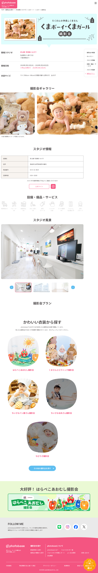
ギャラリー (90, 56)
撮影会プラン (91, 73)
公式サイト (39, 186)
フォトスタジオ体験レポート (56, 553)
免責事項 (66, 565)
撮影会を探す (9, 10)
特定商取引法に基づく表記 (27, 565)
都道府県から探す (35, 550)
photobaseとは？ (52, 550)
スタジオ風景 (91, 70)
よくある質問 (71, 553)
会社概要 (50, 556)
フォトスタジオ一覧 (67, 550)
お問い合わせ (85, 553)
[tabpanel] (42, 251)
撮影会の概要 (91, 52)
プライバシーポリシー (49, 565)
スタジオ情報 (91, 60)
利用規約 (8, 565)
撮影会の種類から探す (37, 553)
